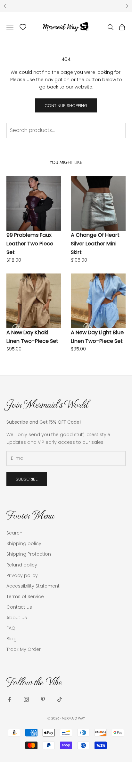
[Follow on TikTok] (59, 699)
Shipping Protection (28, 554)
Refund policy (21, 565)
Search (14, 533)
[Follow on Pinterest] (43, 699)
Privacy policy (22, 575)
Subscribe (27, 479)
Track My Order (23, 649)
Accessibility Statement (33, 586)
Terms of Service (25, 596)
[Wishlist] (23, 27)
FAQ (10, 628)
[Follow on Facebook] (9, 699)
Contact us (19, 607)
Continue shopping (66, 106)
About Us (16, 617)
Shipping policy (23, 543)
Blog (11, 638)
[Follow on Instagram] (26, 699)
